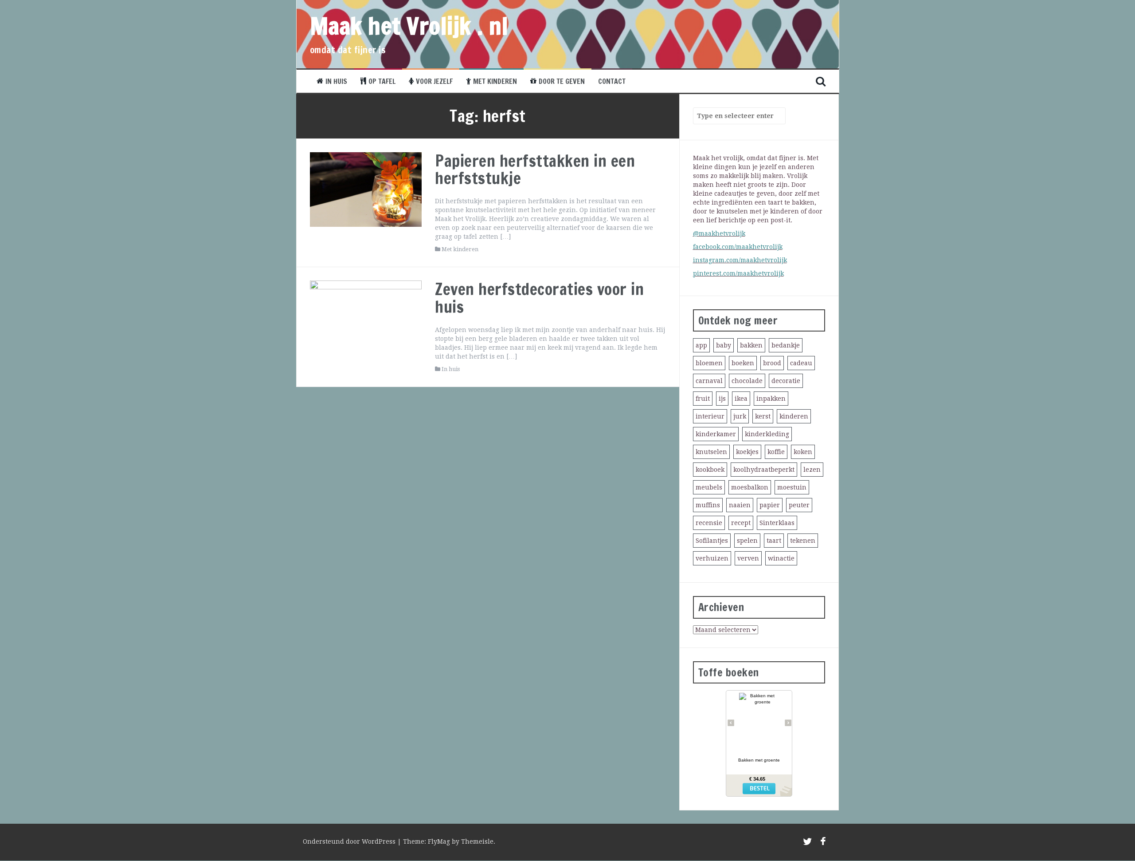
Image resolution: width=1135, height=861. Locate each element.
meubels (709, 487)
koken (803, 451)
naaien (740, 505)
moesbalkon (749, 487)
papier (769, 505)
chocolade (747, 380)
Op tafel (381, 81)
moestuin (791, 487)
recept (741, 522)
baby (723, 345)
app (701, 345)
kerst (763, 416)
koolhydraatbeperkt (763, 469)
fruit (703, 398)
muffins (708, 505)
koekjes (747, 451)
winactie (781, 558)
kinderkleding (767, 434)
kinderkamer (716, 434)
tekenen (802, 540)
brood (772, 363)
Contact (612, 81)
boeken (743, 363)
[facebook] (823, 842)
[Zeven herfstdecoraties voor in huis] (366, 317)
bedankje (785, 345)
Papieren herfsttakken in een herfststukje (535, 170)
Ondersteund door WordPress (350, 841)
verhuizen (712, 558)
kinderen (793, 416)
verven (748, 558)
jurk (739, 416)
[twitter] (807, 842)
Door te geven (562, 81)
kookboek (710, 469)
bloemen (709, 363)
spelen (747, 540)
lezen (812, 469)
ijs (722, 398)
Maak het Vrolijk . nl (409, 25)
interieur (710, 416)
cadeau (801, 363)
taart (774, 540)
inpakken (771, 398)
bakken (751, 345)
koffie (776, 451)
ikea (741, 398)
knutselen (711, 451)
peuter (799, 505)
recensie (709, 522)
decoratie (785, 380)
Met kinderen (495, 81)
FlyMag (439, 841)
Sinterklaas (776, 522)
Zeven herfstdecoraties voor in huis (539, 298)
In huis (336, 81)
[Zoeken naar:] (735, 115)
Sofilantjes (712, 540)
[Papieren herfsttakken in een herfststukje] (366, 188)
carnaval (709, 380)
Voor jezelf (434, 81)
